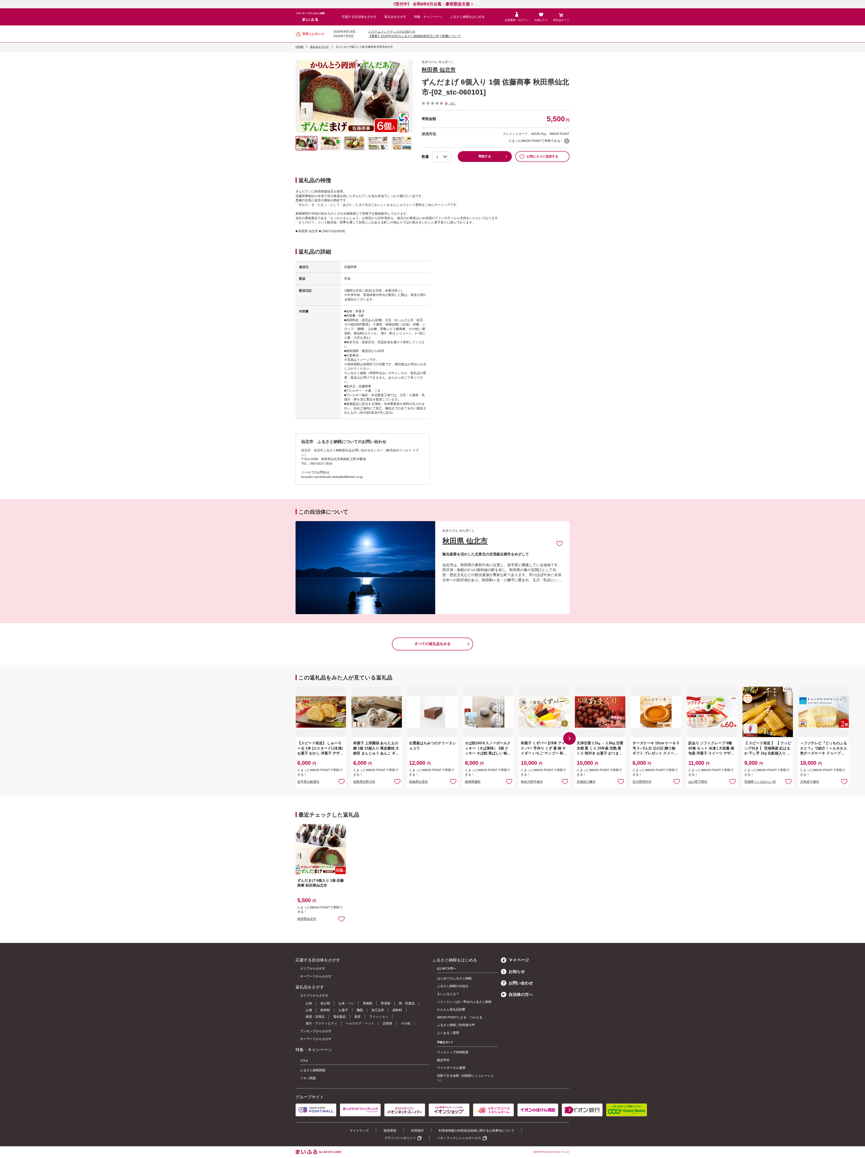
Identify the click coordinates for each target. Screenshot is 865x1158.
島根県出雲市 (418, 781)
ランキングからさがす (316, 1031)
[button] (569, 738)
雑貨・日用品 (315, 1016)
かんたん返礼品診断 (451, 1009)
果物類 (367, 1003)
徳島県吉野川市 (364, 781)
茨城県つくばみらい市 (760, 781)
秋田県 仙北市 (439, 70)
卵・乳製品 (407, 1003)
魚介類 (325, 1003)
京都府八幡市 (586, 781)
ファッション (378, 1016)
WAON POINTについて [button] (566, 141)
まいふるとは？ (448, 994)
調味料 (397, 1010)
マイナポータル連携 (451, 1067)
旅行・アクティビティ (321, 1023)
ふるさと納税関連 (312, 1070)
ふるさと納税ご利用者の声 (456, 1025)
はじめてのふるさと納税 (454, 978)
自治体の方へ (521, 994)
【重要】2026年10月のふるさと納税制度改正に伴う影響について (414, 36)
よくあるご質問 (448, 1033)
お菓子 (343, 1010)
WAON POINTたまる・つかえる (459, 1017)
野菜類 (385, 1003)
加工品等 (377, 1010)
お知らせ (517, 971)
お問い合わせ (521, 983)
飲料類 (325, 1010)
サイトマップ (359, 1130)
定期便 (387, 1023)
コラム (304, 1060)
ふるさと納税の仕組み (453, 986)
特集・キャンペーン (428, 16)
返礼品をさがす (395, 16)
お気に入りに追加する (542, 156)
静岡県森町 (473, 781)
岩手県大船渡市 (308, 781)
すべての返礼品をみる (432, 644)
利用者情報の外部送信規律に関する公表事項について (476, 1130)
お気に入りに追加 (559, 543)
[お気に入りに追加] (559, 543)
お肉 (309, 1003)
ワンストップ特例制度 (453, 1052)
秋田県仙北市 (306, 919)
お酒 (309, 1010)
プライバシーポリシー (400, 1138)
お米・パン (346, 1003)
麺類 (360, 1010)
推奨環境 (390, 1130)
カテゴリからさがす (314, 995)
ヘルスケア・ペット (360, 1023)
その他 (405, 1023)
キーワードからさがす (316, 976)
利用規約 (417, 1130)
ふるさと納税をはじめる (467, 16)
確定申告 (443, 1060)
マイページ (519, 960)
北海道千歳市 (809, 781)
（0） (452, 103)
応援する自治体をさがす (359, 16)
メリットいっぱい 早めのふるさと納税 (464, 1002)
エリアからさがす (312, 968)
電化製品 (339, 1016)
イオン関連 (308, 1078)
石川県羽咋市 (642, 781)
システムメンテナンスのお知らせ (391, 31)
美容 (357, 1016)
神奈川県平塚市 (532, 781)
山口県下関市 (697, 781)
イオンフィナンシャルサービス (459, 1138)
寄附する (484, 156)
